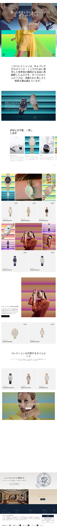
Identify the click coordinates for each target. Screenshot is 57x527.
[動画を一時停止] (4, 55)
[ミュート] (53, 55)
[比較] (42, 2)
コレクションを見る (4, 316)
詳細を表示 (41, 525)
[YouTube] (9, 512)
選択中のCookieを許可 (48, 518)
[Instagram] (2, 512)
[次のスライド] (55, 165)
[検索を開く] (47, 2)
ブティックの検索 (52, 2)
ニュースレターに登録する (14, 483)
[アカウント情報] (45, 2)
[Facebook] (4, 512)
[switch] (20, 525)
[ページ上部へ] (54, 511)
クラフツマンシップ (32, 513)
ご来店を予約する (28, 408)
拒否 (48, 521)
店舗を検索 (42, 499)
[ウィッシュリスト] (44, 2)
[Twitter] (6, 512)
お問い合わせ (45, 513)
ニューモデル (17, 513)
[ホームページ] (28, 2)
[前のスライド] (53, 165)
